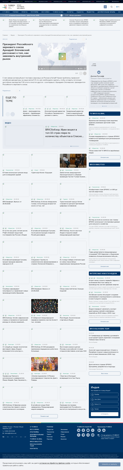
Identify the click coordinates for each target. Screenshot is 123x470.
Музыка (63, 436)
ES (21, 437)
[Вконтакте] (78, 430)
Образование (65, 432)
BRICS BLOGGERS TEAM (36, 445)
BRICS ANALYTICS (36, 441)
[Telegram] (83, 435)
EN (8, 437)
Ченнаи (96, 409)
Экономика (64, 429)
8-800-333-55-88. (103, 456)
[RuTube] (78, 435)
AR (25, 437)
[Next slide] (85, 73)
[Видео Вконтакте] (88, 435)
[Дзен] (92, 430)
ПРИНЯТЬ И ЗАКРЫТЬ (109, 464)
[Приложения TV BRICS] (99, 430)
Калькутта (97, 404)
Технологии (50, 432)
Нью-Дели (97, 399)
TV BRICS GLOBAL (36, 439)
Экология (64, 439)
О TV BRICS (34, 427)
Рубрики (50, 427)
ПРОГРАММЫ (34, 432)
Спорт (63, 434)
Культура (50, 436)
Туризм (49, 434)
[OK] (83, 430)
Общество (50, 429)
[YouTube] (88, 430)
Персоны (49, 439)
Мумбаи (96, 394)
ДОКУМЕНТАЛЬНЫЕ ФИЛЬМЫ (37, 435)
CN (12, 437)
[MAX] (92, 435)
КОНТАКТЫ (34, 448)
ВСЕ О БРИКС (34, 429)
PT (16, 437)
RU (3, 437)
